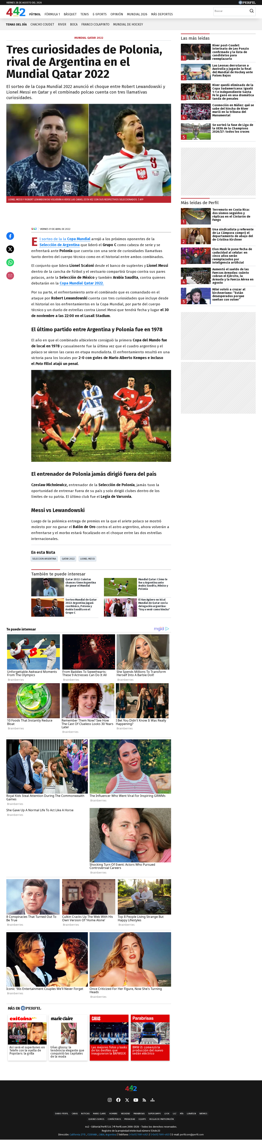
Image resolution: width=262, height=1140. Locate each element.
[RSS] (144, 1100)
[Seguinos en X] (127, 1100)
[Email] (10, 275)
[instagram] (110, 1100)
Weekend (125, 1114)
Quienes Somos (96, 1119)
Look (166, 1114)
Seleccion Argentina (44, 558)
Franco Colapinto (95, 24)
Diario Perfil (61, 1114)
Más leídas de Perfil (200, 202)
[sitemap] (152, 1100)
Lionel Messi (87, 558)
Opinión (116, 14)
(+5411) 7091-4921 (138, 1134)
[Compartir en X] (10, 249)
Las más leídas (195, 38)
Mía (181, 1114)
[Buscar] (251, 11)
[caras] (109, 1019)
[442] (131, 1088)
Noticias (85, 1114)
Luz (174, 1114)
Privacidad (129, 1119)
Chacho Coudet (42, 24)
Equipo (142, 1119)
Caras (75, 1114)
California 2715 (78, 1134)
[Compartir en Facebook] (10, 236)
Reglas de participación (161, 1119)
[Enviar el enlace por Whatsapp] (10, 262)
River (62, 24)
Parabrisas (139, 1114)
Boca (73, 24)
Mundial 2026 (137, 14)
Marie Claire (99, 1114)
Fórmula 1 (52, 14)
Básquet (70, 14)
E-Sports (100, 14)
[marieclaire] (68, 1019)
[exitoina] (27, 1019)
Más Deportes (162, 14)
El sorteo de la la (65, 239)
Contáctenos (114, 1119)
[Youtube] (135, 1100)
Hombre (113, 1114)
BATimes (203, 1114)
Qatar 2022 (68, 558)
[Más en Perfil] (30, 1008)
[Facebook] (118, 1100)
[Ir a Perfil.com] (247, 3)
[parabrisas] (150, 1019)
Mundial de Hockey (128, 24)
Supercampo (154, 1114)
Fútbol (35, 14)
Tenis (84, 14)
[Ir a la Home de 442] (15, 15)
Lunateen (191, 1114)
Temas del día (16, 24)
